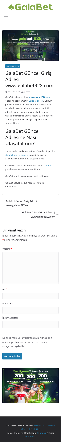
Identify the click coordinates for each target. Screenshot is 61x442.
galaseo (27, 91)
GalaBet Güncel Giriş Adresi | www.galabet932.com (38, 214)
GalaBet (47, 165)
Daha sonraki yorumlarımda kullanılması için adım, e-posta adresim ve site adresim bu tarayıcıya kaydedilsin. (27, 342)
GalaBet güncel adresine (17, 155)
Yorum (7, 249)
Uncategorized (13, 66)
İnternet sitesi (10, 317)
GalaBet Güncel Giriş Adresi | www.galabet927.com (22, 203)
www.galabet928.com (39, 97)
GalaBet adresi (36, 100)
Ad (4, 289)
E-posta (7, 303)
